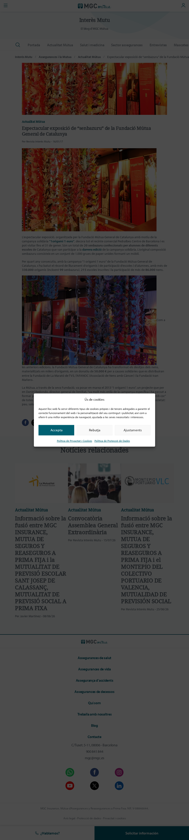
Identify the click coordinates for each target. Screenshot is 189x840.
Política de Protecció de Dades (112, 440)
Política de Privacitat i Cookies (74, 440)
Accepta (56, 430)
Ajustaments (133, 430)
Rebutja (94, 430)
